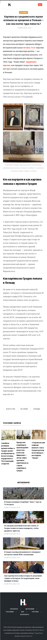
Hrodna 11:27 (29, 48)
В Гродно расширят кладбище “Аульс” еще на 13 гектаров (22, 503)
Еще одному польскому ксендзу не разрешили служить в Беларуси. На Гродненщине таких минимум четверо (23, 578)
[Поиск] (33, 4)
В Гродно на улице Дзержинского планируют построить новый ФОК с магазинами (22, 553)
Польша (37, 409)
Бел (40, 5)
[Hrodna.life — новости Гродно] (9, 4)
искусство (10, 409)
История (23, 12)
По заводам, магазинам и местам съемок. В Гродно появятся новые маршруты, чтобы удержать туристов (21, 528)
